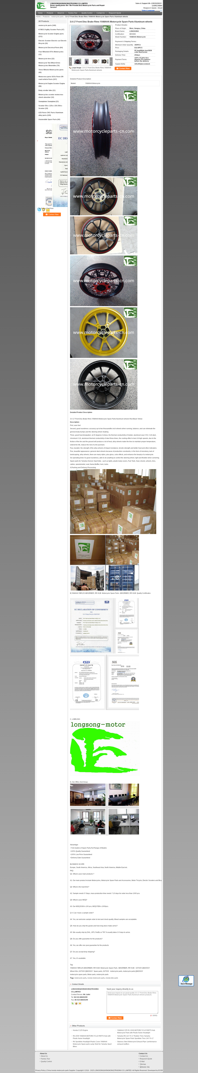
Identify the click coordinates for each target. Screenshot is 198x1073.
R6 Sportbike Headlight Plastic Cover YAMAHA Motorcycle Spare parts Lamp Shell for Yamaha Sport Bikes (92, 1044)
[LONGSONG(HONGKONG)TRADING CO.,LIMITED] (161, 10)
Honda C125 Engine (80, 1030)
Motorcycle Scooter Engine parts (51, 34)
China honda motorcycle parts (58, 1070)
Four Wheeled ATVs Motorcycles (51, 52)
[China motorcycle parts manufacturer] (42, 4)
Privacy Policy (40, 1070)
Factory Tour (72, 13)
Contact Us (101, 13)
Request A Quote (150, 8)
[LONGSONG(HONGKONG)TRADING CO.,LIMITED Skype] (72, 1003)
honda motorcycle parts (96, 978)
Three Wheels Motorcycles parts (51, 70)
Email (160, 8)
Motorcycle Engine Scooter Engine (52, 83)
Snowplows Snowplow (47, 101)
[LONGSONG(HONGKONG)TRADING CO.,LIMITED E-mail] (79, 1003)
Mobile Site (145, 1067)
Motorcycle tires (45, 59)
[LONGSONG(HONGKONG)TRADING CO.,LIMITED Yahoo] (76, 1003)
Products (50, 13)
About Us (60, 13)
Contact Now (124, 68)
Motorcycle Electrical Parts (49, 48)
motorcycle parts (57, 17)
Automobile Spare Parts (48, 119)
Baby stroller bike (45, 90)
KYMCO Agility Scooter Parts (50, 30)
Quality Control (86, 13)
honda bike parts (112, 978)
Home (40, 13)
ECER (160, 1070)
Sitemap (143, 1064)
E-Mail (142, 1061)
